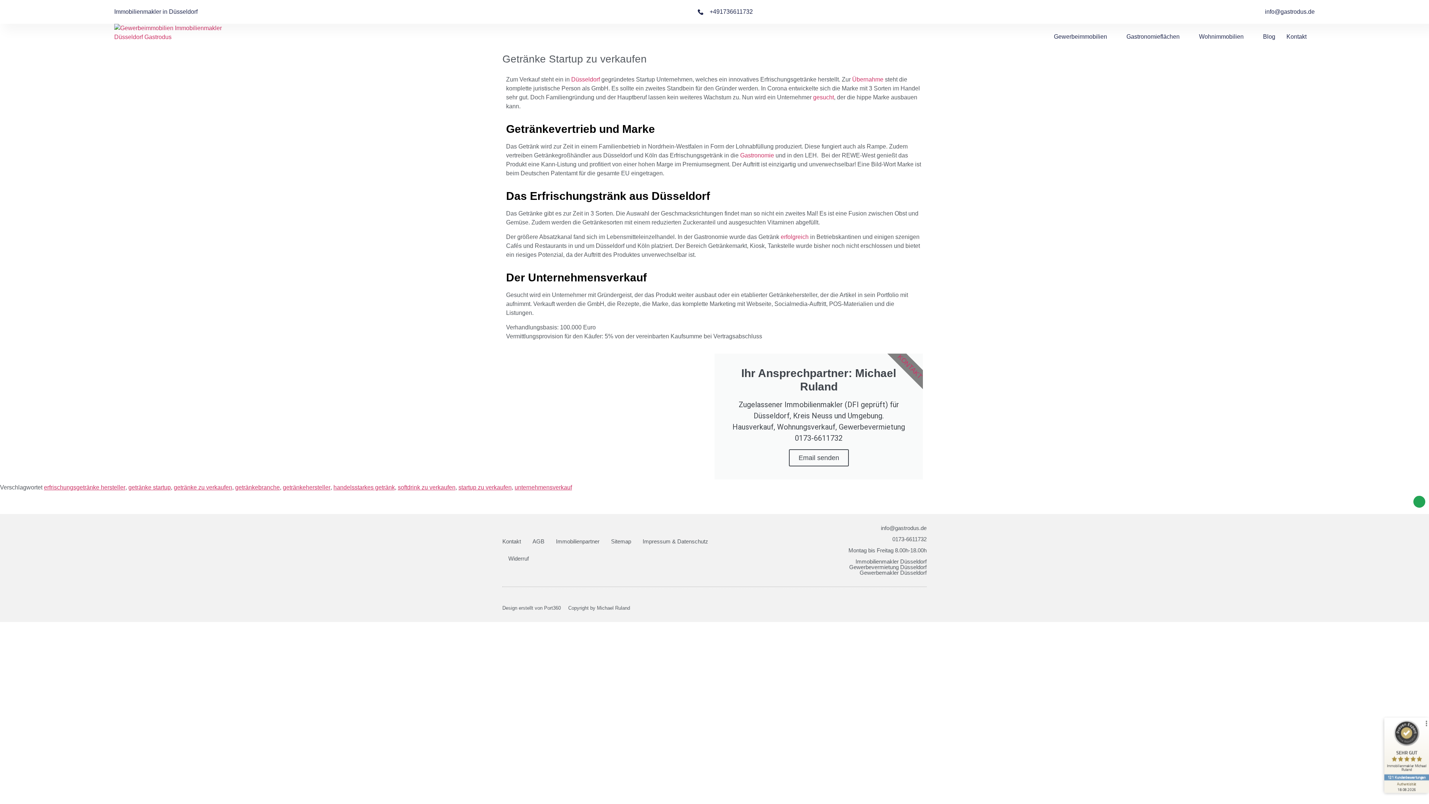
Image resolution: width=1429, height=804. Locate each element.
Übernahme (867, 79)
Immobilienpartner (578, 541)
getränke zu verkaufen (203, 487)
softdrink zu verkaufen (426, 487)
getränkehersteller (306, 487)
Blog (1269, 37)
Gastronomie (757, 155)
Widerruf (518, 558)
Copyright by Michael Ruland (599, 608)
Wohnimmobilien (1221, 37)
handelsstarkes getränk (364, 487)
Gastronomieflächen (1153, 37)
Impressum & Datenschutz (675, 541)
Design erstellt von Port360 (531, 608)
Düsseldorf (585, 79)
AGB (538, 541)
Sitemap (621, 541)
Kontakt (1296, 37)
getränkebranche (257, 487)
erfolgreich (795, 237)
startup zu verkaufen (485, 487)
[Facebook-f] (911, 608)
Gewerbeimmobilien (1080, 37)
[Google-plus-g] (924, 608)
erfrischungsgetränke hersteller (84, 487)
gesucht (823, 97)
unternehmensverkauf (543, 487)
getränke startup (149, 487)
